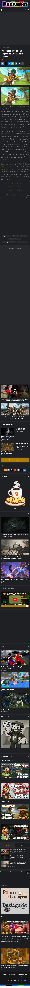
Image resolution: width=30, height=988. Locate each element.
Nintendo (15, 236)
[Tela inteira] (27, 606)
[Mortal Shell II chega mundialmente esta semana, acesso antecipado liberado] (15, 547)
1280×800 (14, 184)
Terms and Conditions (11, 987)
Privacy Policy (20, 987)
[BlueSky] (24, 470)
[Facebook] (2, 63)
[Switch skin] (26, 10)
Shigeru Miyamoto (15, 239)
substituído (5, 169)
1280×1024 (22, 184)
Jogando (7, 47)
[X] (6, 63)
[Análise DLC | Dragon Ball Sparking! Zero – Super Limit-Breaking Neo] (15, 657)
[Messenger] (9, 63)
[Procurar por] (28, 10)
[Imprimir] (22, 63)
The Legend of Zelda (9, 242)
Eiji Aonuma (6, 236)
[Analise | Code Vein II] (15, 700)
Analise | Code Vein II (7, 710)
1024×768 (6, 184)
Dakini (4, 60)
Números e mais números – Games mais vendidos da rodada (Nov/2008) (7, 438)
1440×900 (10, 186)
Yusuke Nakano (22, 242)
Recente (8, 845)
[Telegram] (16, 63)
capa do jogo (15, 169)
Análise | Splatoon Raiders (8, 689)
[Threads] (21, 470)
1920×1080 (19, 186)
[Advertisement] (15, 28)
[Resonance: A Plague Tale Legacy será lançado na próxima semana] (15, 525)
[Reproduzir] (3, 606)
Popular (22, 845)
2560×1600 (19, 190)
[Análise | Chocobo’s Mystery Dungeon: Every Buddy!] (7, 447)
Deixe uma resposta (15, 460)
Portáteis (24, 236)
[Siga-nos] (28, 873)
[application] (15, 599)
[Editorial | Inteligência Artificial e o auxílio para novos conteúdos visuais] (15, 956)
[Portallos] (15, 4)
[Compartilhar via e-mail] (19, 63)
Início (3, 47)
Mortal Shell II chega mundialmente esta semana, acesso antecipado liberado (18, 864)
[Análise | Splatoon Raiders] (15, 680)
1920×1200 (10, 190)
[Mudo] (25, 606)
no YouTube (7, 936)
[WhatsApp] (12, 63)
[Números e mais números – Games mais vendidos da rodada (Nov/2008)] (7, 431)
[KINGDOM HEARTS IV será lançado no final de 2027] (15, 570)
